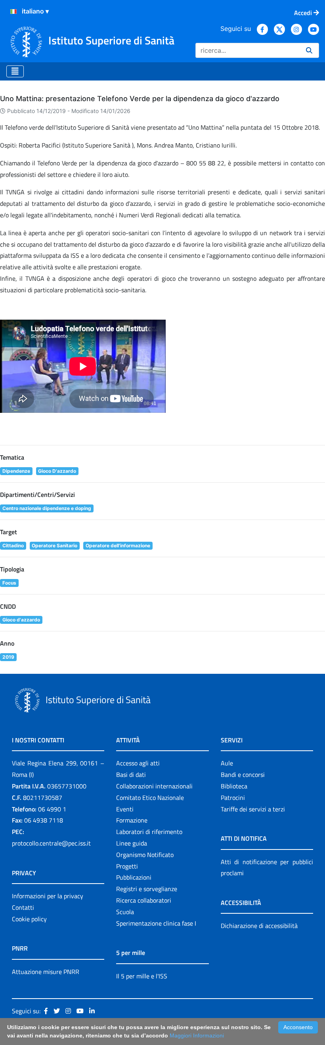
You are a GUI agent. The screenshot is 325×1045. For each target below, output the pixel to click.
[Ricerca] (309, 50)
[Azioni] (13, 11)
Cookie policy (29, 919)
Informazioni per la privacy (47, 896)
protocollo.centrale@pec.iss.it (51, 843)
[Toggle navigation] (15, 71)
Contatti (23, 907)
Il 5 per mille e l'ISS (141, 976)
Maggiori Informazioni (197, 1035)
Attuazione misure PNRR (45, 971)
